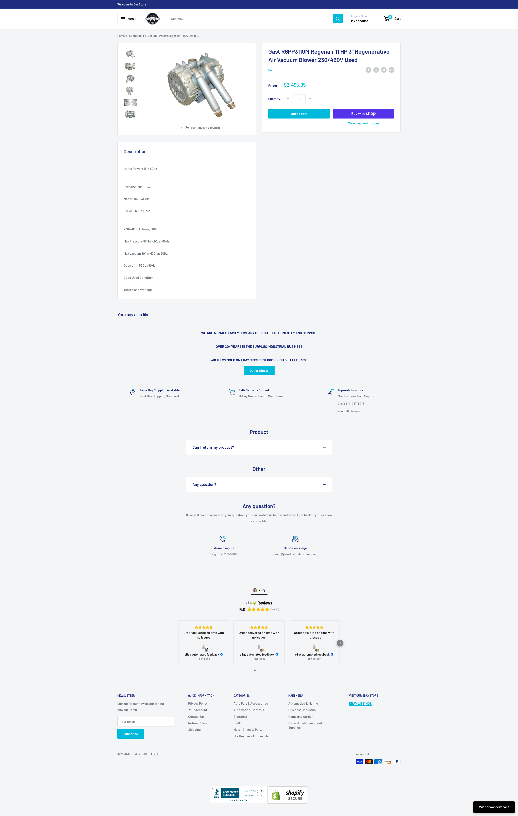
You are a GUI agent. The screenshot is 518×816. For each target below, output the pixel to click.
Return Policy (197, 723)
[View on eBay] (204, 647)
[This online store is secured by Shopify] (287, 789)
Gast (271, 70)
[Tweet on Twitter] (384, 69)
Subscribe (130, 734)
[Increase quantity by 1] (310, 98)
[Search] (338, 18)
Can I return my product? (213, 447)
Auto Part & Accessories (251, 703)
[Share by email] (391, 69)
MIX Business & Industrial (251, 736)
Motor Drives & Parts (248, 729)
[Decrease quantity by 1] (288, 98)
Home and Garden (300, 716)
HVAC (237, 723)
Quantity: (274, 98)
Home (121, 35)
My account (359, 21)
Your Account (197, 710)
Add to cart (299, 113)
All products (136, 35)
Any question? (204, 484)
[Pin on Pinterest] (376, 69)
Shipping (194, 729)
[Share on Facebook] (368, 69)
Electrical (240, 716)
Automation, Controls (249, 710)
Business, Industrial (302, 710)
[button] (178, 643)
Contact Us (196, 716)
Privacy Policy (198, 703)
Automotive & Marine (303, 703)
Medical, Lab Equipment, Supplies (305, 725)
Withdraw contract (494, 807)
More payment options (364, 123)
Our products (259, 370)
